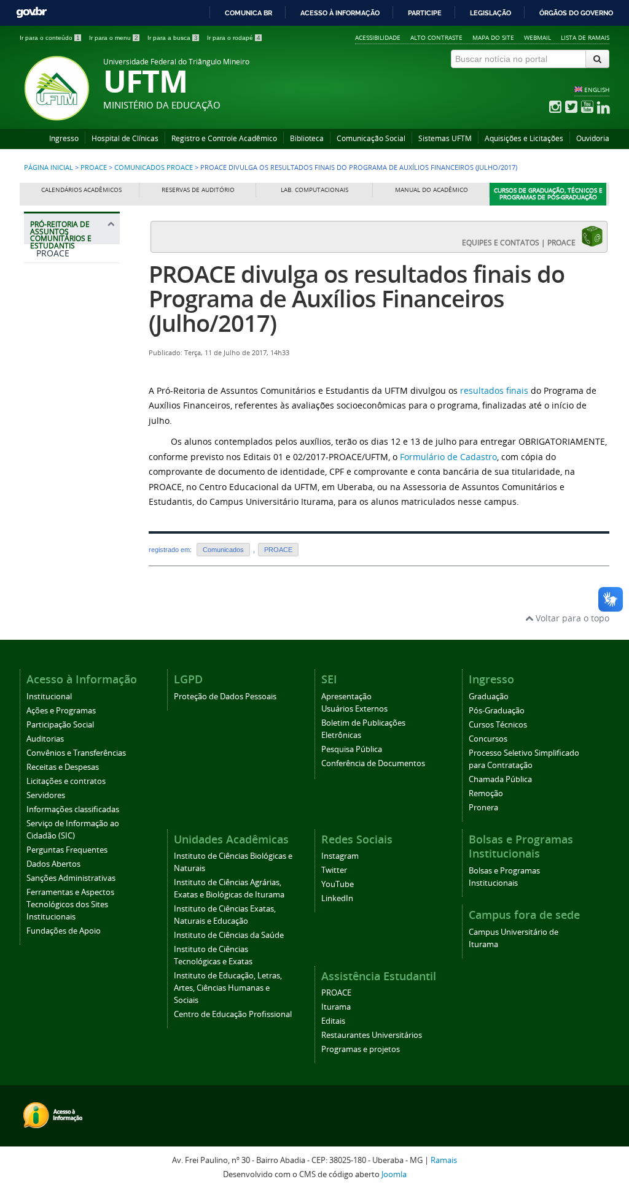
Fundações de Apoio (63, 931)
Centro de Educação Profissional (233, 1014)
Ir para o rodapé (233, 37)
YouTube (337, 884)
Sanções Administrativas (70, 878)
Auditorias (45, 739)
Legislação (490, 13)
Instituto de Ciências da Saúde (229, 935)
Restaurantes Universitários (371, 1035)
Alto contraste (436, 37)
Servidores (45, 795)
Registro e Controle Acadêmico (224, 138)
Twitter (334, 870)
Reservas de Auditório (198, 190)
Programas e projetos (360, 1049)
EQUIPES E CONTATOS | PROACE (521, 242)
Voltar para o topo (571, 618)
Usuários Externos (354, 709)
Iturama (336, 1007)
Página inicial (48, 167)
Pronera (483, 807)
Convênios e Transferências (76, 753)
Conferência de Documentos (373, 763)
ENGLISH (596, 89)
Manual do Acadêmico (431, 190)
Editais (333, 1021)
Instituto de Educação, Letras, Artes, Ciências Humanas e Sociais (228, 987)
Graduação (489, 696)
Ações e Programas (61, 710)
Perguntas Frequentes (66, 850)
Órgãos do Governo (576, 13)
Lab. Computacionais (314, 190)
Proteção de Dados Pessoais (225, 696)
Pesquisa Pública (351, 749)
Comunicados (223, 549)
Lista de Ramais (585, 37)
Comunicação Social (371, 138)
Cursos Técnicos (498, 725)
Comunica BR (248, 13)
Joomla (394, 1174)
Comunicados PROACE (153, 167)
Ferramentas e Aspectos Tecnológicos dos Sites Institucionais (70, 904)
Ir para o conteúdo (50, 37)
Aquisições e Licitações (524, 138)
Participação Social (60, 725)
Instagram (340, 856)
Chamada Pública (500, 779)
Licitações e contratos (66, 781)
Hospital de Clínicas (125, 138)
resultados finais (494, 390)
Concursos (488, 739)
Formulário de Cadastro (448, 457)
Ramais (444, 1160)
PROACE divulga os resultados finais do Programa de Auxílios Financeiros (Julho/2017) (357, 298)
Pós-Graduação (497, 710)
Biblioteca (307, 138)
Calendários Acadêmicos (81, 190)
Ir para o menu (113, 37)
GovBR (31, 12)
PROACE (93, 167)
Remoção (486, 793)
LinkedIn (337, 898)
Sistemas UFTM (445, 138)
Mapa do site (493, 37)
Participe (425, 13)
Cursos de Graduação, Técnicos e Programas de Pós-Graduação (548, 194)
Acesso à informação (340, 13)
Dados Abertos (53, 864)
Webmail (537, 37)
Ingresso (64, 138)
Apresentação (346, 696)
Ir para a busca (172, 37)
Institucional (49, 696)
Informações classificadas (72, 809)
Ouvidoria (592, 138)
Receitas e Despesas (62, 767)
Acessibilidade (377, 37)
